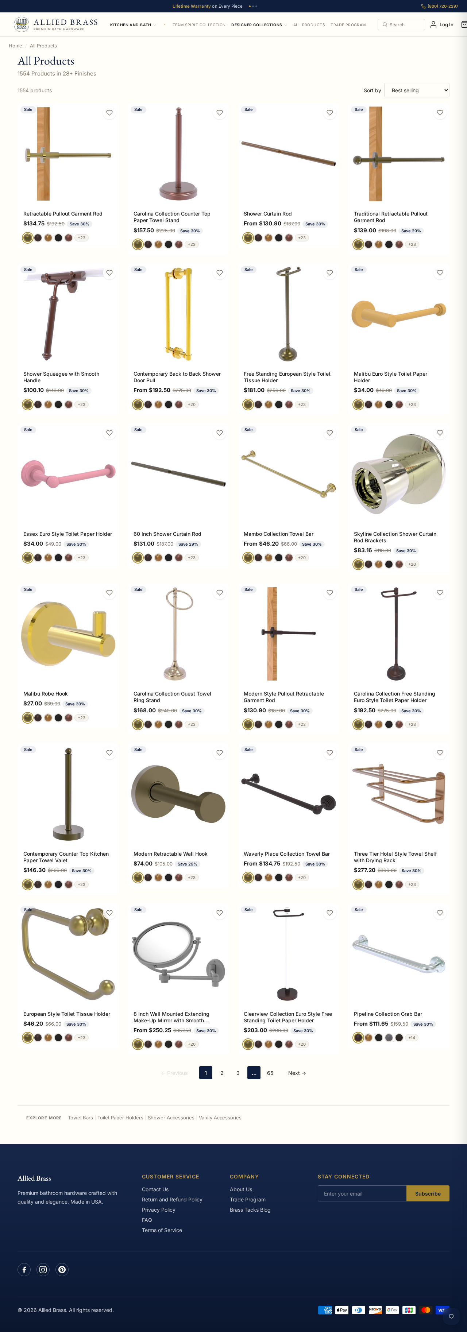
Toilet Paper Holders (120, 1117)
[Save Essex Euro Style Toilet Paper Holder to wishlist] (109, 433)
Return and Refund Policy (172, 1199)
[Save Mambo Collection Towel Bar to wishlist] (329, 433)
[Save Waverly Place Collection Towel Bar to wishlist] (329, 752)
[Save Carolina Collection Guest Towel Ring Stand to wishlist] (219, 592)
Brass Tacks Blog (250, 1210)
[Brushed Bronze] (48, 237)
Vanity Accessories (220, 1117)
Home (15, 46)
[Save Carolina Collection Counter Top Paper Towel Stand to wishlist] (219, 112)
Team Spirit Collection (199, 25)
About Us (241, 1189)
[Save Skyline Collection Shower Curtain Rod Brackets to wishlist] (440, 433)
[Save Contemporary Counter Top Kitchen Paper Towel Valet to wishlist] (109, 752)
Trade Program (348, 25)
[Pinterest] (62, 1269)
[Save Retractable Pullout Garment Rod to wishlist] (109, 112)
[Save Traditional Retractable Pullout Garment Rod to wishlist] (440, 112)
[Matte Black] (58, 237)
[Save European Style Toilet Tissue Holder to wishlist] (109, 912)
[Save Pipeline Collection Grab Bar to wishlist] (440, 912)
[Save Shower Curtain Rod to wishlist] (329, 112)
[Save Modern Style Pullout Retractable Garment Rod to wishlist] (329, 592)
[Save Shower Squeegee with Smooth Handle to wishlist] (109, 272)
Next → (297, 1073)
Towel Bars (80, 1117)
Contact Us (155, 1189)
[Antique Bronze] (38, 237)
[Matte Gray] (389, 1037)
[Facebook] (24, 1269)
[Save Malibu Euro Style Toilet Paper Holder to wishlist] (440, 272)
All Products (309, 25)
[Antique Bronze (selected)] (358, 1037)
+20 (192, 404)
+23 (81, 237)
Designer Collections (256, 25)
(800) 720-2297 (443, 6)
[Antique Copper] (68, 237)
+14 (411, 1037)
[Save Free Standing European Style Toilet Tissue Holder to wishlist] (329, 272)
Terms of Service (162, 1230)
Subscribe (428, 1193)
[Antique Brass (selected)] (27, 237)
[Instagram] (43, 1269)
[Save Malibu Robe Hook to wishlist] (109, 592)
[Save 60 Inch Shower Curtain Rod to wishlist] (219, 433)
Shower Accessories (171, 1117)
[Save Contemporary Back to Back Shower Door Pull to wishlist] (219, 272)
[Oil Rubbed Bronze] (399, 1037)
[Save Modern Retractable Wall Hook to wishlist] (219, 752)
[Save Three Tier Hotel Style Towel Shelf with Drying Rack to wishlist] (440, 752)
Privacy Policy (158, 1210)
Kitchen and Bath (130, 25)
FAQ (147, 1220)
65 (270, 1073)
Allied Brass (34, 1178)
